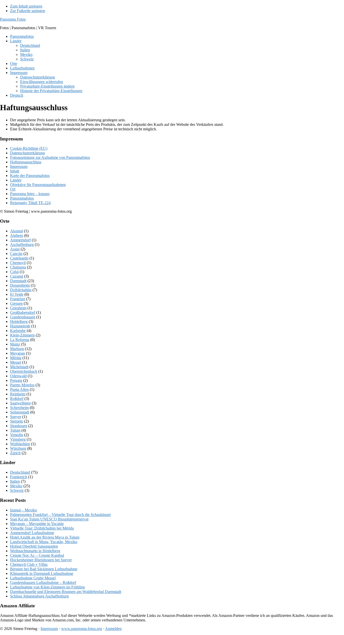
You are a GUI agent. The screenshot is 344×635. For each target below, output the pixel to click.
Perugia (16, 380)
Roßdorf (16, 398)
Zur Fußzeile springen (27, 11)
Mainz (15, 344)
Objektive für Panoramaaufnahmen (38, 184)
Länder (15, 180)
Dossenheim (20, 285)
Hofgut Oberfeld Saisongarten (34, 546)
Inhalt (14, 171)
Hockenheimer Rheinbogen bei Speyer (41, 560)
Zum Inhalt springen (26, 6)
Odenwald (18, 376)
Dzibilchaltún (20, 290)
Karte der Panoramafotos (30, 175)
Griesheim (18, 308)
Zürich (15, 453)
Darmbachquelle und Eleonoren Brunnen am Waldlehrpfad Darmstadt (65, 591)
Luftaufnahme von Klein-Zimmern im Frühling (47, 587)
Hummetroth (20, 326)
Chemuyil (18, 262)
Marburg (17, 349)
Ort (12, 189)
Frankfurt (17, 299)
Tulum (15, 430)
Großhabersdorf (22, 312)
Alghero (16, 235)
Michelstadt (19, 367)
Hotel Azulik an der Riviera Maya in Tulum (44, 537)
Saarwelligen (20, 403)
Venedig (16, 435)
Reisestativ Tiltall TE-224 (30, 203)
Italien (15, 481)
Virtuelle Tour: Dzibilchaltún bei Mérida (42, 528)
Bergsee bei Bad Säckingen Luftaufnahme (43, 569)
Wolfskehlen (20, 444)
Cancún (16, 253)
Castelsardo (19, 258)
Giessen (16, 303)
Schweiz (17, 490)
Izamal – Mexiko (23, 510)
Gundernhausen (22, 317)
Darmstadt (18, 281)
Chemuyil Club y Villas (29, 564)
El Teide (16, 294)
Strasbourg (18, 426)
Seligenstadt (19, 412)
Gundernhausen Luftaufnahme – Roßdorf (43, 582)
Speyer (15, 417)
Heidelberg (19, 321)
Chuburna (18, 267)
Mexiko (16, 486)
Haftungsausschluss (25, 162)
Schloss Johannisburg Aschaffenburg (39, 596)
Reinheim (17, 394)
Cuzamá (16, 276)
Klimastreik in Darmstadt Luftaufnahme (41, 573)
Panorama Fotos (13, 19)
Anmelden (113, 628)
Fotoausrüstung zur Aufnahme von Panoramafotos (50, 157)
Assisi (15, 249)
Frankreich (18, 477)
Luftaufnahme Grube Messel (33, 578)
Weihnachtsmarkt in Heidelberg (35, 551)
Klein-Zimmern (22, 335)
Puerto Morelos (22, 385)
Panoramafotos (22, 198)
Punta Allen (19, 389)
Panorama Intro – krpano (30, 194)
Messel (15, 362)
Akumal (16, 231)
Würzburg (18, 448)
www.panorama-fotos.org (81, 628)
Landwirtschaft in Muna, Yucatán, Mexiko (43, 542)
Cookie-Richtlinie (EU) (28, 148)
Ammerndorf (20, 240)
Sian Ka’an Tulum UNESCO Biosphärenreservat (49, 519)
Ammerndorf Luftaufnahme (32, 533)
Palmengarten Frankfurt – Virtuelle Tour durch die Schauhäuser (60, 514)
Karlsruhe (18, 330)
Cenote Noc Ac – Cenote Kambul (37, 555)
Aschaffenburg (22, 244)
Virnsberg (18, 439)
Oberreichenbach (23, 371)
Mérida (15, 358)
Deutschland (20, 472)
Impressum (18, 166)
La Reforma (19, 340)
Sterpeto (16, 421)
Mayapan (17, 353)
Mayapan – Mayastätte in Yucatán (37, 523)
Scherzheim (19, 407)
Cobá (14, 272)
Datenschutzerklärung (27, 153)
